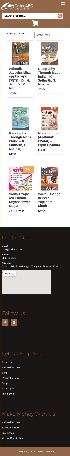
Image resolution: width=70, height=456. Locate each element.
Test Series (8, 393)
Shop (4, 383)
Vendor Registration (12, 438)
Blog (4, 372)
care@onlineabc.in (12, 249)
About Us (7, 362)
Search (60, 16)
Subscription (8, 388)
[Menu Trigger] (63, 4)
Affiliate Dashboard (12, 367)
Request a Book (10, 378)
